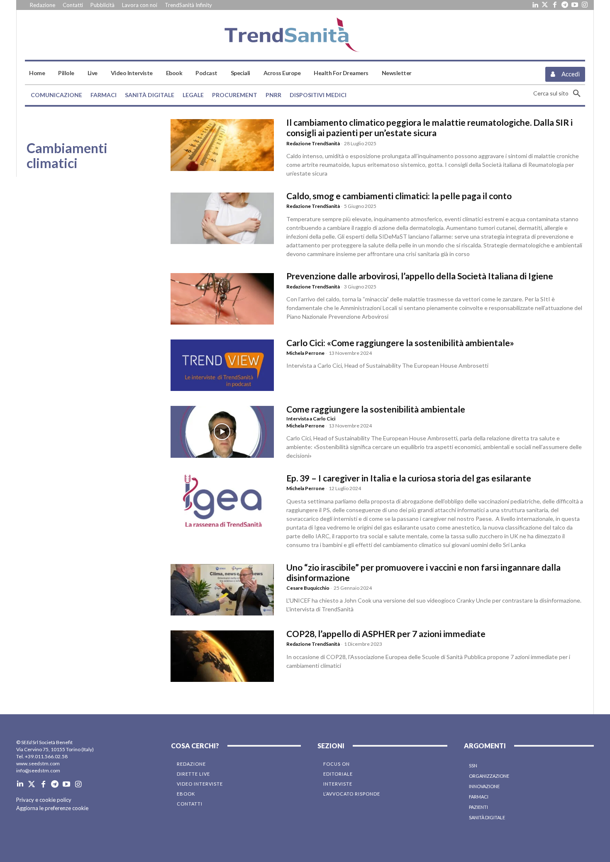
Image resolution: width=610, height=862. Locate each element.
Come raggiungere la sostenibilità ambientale (375, 409)
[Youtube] (575, 5)
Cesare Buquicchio (307, 588)
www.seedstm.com (38, 763)
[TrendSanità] (305, 35)
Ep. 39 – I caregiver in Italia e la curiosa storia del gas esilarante (408, 478)
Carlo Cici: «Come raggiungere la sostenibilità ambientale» (400, 342)
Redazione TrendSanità (313, 143)
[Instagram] (585, 5)
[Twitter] (545, 5)
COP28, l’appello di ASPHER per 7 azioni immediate (386, 633)
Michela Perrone (305, 353)
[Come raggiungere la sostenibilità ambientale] (222, 431)
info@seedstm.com (38, 770)
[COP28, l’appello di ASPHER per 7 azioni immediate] (222, 656)
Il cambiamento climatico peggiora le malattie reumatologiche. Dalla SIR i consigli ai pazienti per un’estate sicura (429, 127)
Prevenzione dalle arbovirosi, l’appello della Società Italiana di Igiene (419, 276)
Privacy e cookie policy (43, 799)
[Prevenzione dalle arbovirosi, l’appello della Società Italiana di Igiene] (222, 299)
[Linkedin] (535, 5)
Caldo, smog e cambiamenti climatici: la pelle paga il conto (399, 195)
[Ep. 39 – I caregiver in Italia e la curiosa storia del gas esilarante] (222, 500)
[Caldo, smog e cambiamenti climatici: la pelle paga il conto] (222, 218)
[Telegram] (565, 5)
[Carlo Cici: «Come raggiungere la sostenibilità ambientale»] (222, 365)
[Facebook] (555, 5)
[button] (559, 93)
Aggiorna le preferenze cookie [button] (52, 808)
